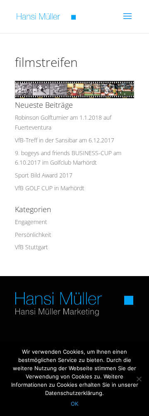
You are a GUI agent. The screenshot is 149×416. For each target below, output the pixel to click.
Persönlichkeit (33, 235)
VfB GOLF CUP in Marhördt (49, 188)
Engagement (31, 222)
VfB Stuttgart (31, 247)
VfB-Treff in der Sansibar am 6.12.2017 (64, 140)
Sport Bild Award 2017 (43, 175)
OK (74, 403)
